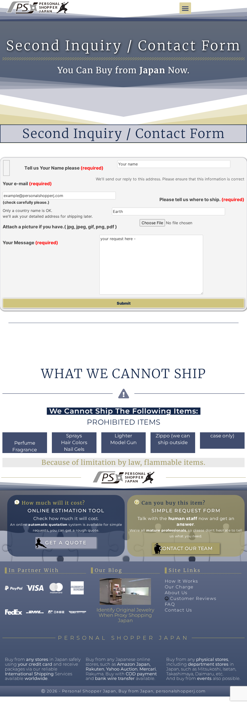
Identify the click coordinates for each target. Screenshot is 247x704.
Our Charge (179, 587)
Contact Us (178, 610)
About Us (176, 592)
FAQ (170, 604)
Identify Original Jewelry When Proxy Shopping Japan (125, 615)
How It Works (181, 581)
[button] (185, 8)
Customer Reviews (193, 598)
